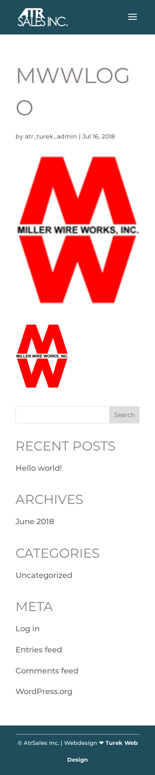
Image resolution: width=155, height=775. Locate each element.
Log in (28, 628)
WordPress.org (44, 691)
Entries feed (39, 650)
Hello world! (39, 468)
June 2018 (35, 521)
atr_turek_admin (51, 136)
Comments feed (47, 671)
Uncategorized (44, 575)
